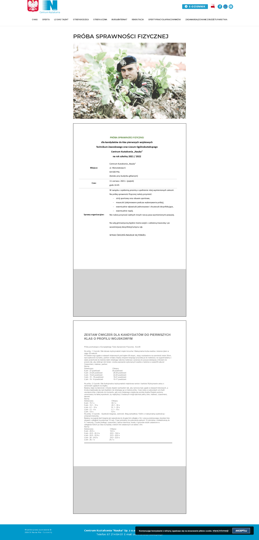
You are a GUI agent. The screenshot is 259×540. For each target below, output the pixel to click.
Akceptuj (241, 530)
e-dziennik (196, 6)
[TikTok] (231, 6)
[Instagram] (225, 6)
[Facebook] (220, 6)
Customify (47, 532)
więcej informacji (220, 530)
